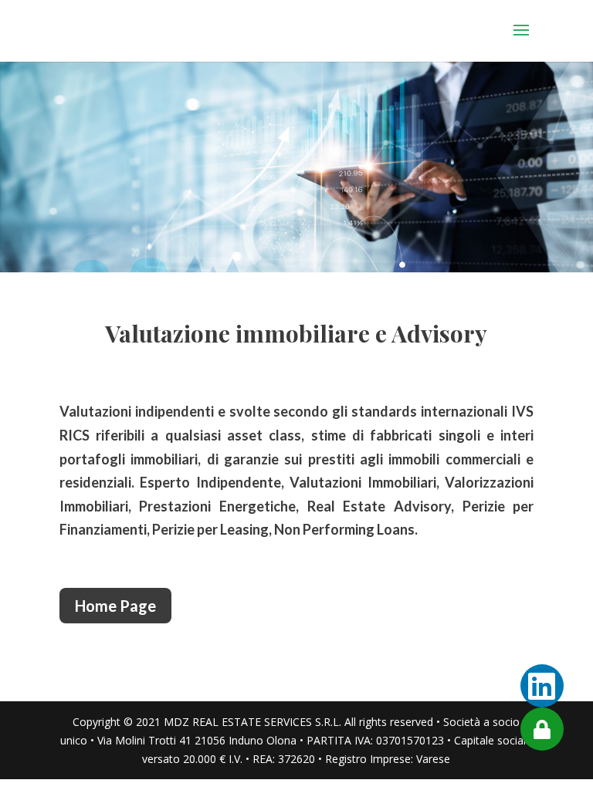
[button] (542, 729)
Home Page (115, 605)
